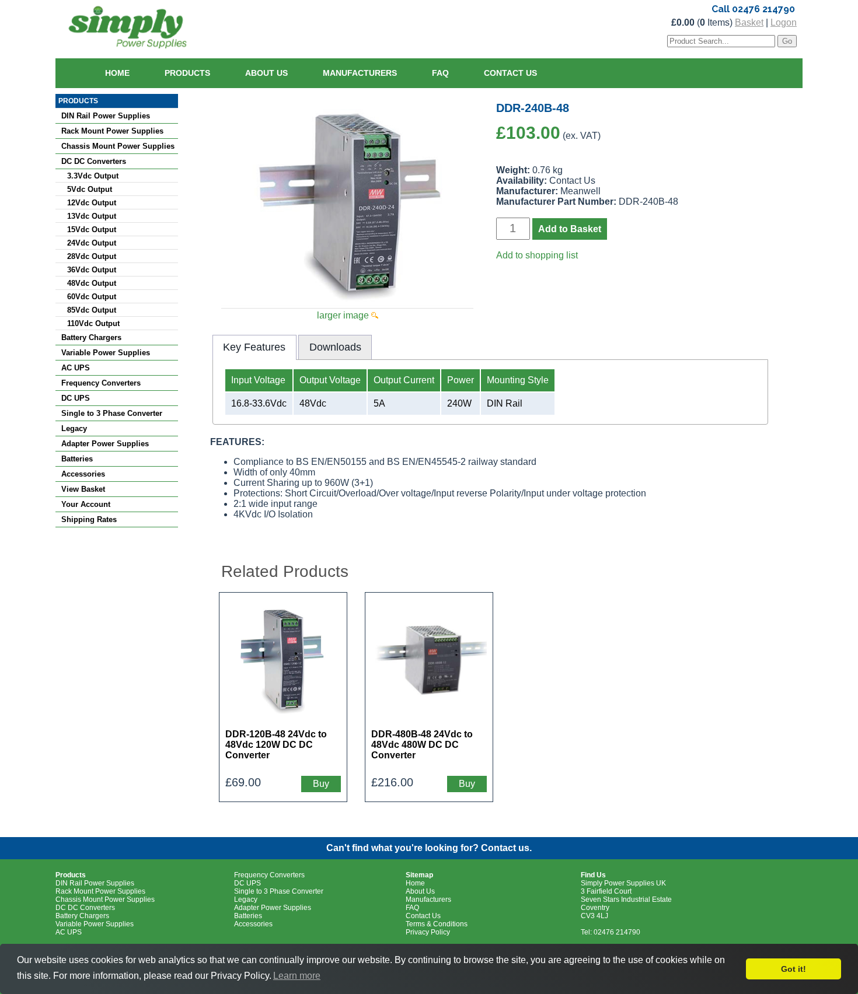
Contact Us (510, 73)
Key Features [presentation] (254, 347)
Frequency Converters (101, 383)
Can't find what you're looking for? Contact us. (429, 848)
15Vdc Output (91, 229)
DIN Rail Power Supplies (105, 115)
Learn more (296, 976)
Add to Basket (569, 229)
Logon (783, 22)
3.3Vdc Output (92, 176)
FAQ (440, 73)
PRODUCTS (78, 101)
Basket (749, 22)
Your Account (85, 504)
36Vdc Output (91, 269)
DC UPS (75, 398)
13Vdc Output (91, 216)
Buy (321, 784)
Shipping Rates (89, 519)
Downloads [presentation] (335, 347)
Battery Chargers (91, 337)
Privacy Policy (428, 932)
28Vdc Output (91, 256)
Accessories (83, 474)
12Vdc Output (91, 202)
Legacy (74, 428)
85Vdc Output (91, 310)
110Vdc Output (93, 323)
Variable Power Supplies (105, 352)
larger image (344, 315)
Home (117, 73)
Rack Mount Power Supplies (112, 131)
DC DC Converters (93, 161)
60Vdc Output (91, 296)
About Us (266, 73)
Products (187, 73)
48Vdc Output (91, 283)
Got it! (793, 969)
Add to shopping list (537, 255)
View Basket (83, 489)
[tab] (254, 347)
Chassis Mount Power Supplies (118, 146)
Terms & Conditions (437, 924)
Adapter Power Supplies (105, 443)
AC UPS (75, 367)
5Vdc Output (89, 189)
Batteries (77, 458)
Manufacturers (360, 73)
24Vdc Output (91, 243)
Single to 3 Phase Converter (111, 413)
